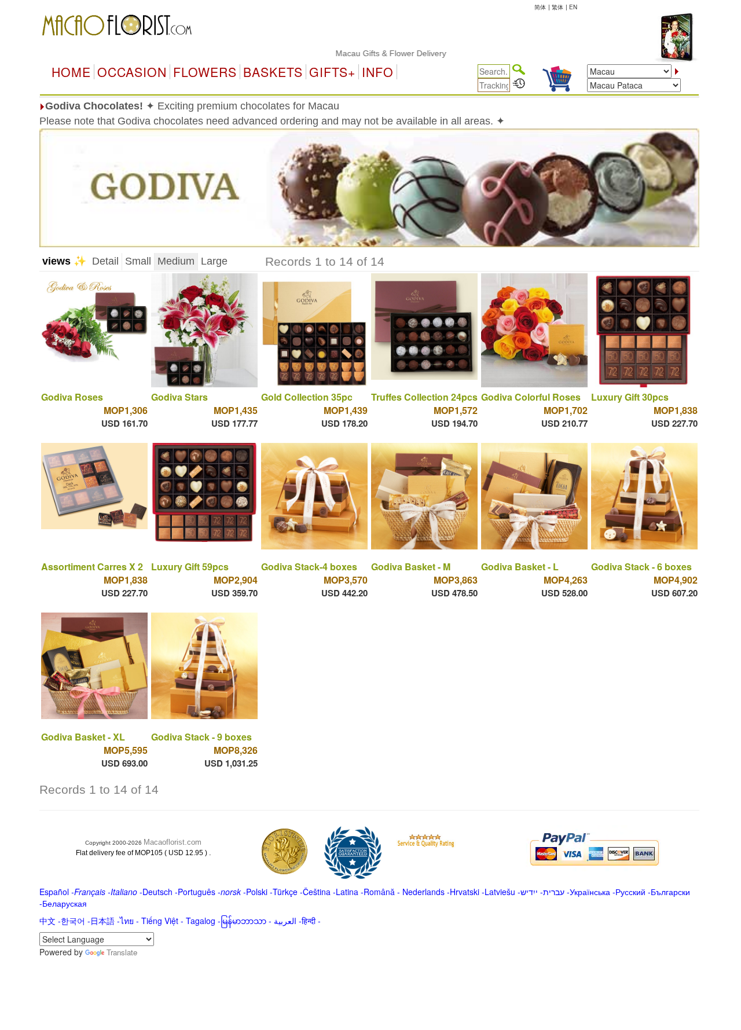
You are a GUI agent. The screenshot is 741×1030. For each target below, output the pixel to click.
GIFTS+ (332, 71)
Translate (122, 952)
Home (71, 71)
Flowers (205, 71)
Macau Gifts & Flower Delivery (364, 53)
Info (378, 71)
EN (573, 7)
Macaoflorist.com (172, 842)
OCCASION (132, 71)
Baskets (273, 71)
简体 (540, 7)
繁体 (557, 7)
